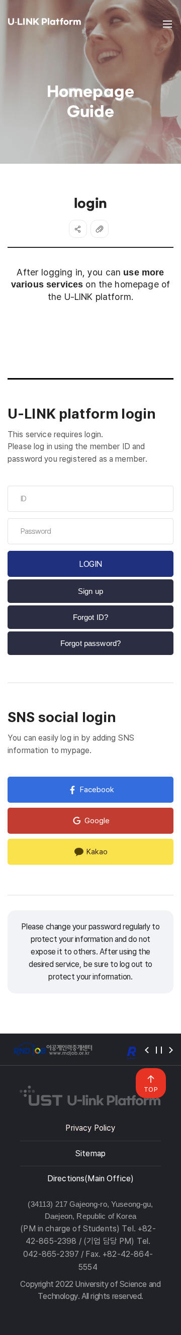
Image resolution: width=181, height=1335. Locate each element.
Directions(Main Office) (90, 1178)
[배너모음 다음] (171, 1050)
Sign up (90, 591)
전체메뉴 (167, 24)
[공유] (78, 229)
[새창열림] (53, 1049)
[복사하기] (99, 229)
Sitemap (90, 1153)
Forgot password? (90, 643)
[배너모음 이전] (147, 1050)
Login (90, 564)
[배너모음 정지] (159, 1050)
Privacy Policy (90, 1128)
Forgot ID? (91, 617)
